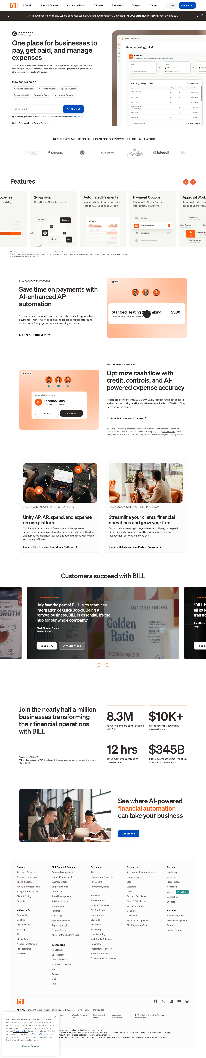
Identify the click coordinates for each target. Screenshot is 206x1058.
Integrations (58, 944)
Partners (171, 910)
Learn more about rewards (29, 256)
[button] (29, 5)
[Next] (193, 182)
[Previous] (186, 182)
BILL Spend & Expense (64, 867)
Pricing (153, 5)
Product (21, 867)
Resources (132, 867)
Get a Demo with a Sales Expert (31, 123)
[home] (15, 5)
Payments (96, 867)
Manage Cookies (30, 1046)
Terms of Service (46, 116)
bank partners (58, 254)
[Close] (55, 1016)
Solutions (96, 895)
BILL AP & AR (24, 909)
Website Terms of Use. (35, 1034)
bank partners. (168, 432)
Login (171, 5)
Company (172, 867)
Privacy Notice (77, 116)
